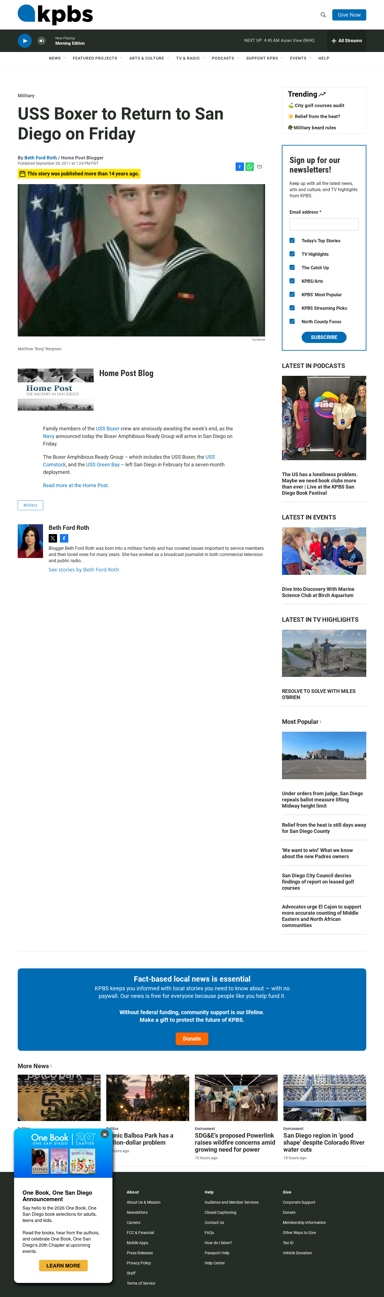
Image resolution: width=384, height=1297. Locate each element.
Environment (205, 1128)
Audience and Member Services (232, 1202)
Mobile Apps (137, 1242)
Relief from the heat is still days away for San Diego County (324, 828)
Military (26, 95)
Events (298, 58)
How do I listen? (218, 1242)
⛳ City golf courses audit (316, 105)
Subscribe (324, 337)
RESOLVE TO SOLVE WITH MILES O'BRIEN (319, 694)
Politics (112, 1128)
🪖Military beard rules (312, 127)
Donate (192, 1038)
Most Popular (300, 721)
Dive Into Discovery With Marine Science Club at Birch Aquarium (318, 592)
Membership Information (304, 1222)
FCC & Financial (140, 1232)
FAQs (209, 1232)
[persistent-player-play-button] (24, 41)
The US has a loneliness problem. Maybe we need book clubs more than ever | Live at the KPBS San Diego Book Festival (320, 483)
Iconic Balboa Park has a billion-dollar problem (139, 1139)
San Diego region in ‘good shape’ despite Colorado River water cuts (324, 1142)
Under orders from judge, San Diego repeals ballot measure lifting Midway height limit (322, 799)
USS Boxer (107, 428)
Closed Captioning (220, 1212)
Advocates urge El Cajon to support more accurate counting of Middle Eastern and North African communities (321, 916)
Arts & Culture (146, 58)
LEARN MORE (63, 1265)
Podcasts (223, 58)
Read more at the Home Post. (76, 485)
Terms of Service (141, 1283)
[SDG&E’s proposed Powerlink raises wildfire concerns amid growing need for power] (236, 1098)
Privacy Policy (139, 1263)
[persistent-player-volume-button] (41, 41)
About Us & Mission (144, 1202)
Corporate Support (299, 1202)
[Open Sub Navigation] (65, 58)
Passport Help (217, 1253)
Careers (133, 1222)
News (55, 58)
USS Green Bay (103, 464)
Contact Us (214, 1222)
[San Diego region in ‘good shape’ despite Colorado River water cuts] (324, 1098)
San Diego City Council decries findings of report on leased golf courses (318, 882)
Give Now (349, 14)
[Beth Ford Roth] (30, 541)
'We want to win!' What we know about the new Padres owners (317, 853)
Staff (131, 1273)
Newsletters (137, 1212)
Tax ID (288, 1242)
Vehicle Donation (297, 1253)
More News (33, 1066)
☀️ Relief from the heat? (314, 116)
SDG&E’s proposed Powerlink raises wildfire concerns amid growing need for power (235, 1142)
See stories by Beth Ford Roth (84, 569)
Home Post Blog (126, 373)
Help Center (215, 1263)
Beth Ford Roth (40, 158)
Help (324, 58)
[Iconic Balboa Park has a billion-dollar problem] (147, 1098)
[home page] (55, 14)
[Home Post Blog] (56, 390)
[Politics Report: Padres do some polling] (59, 1098)
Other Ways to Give (299, 1232)
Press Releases (140, 1253)
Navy (49, 436)
